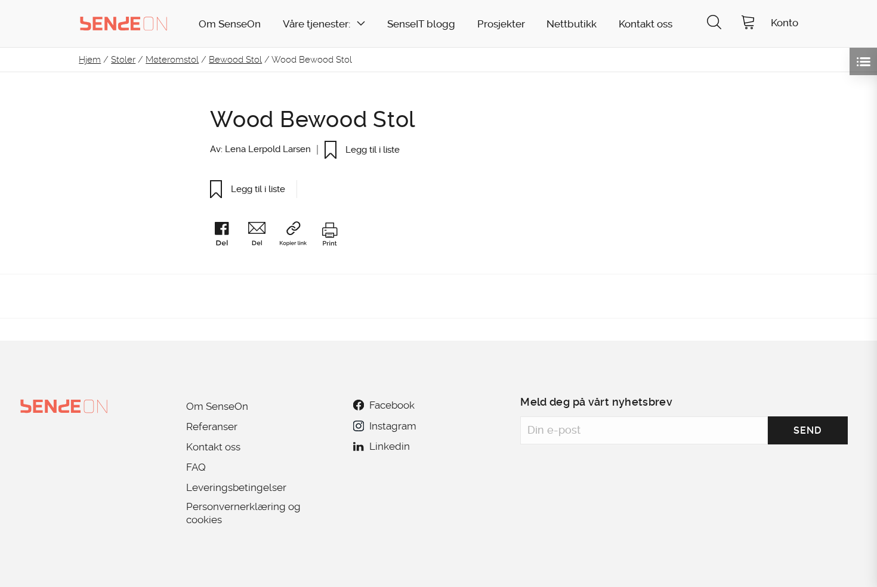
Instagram (392, 426)
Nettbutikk (571, 24)
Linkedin (389, 446)
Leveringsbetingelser (236, 487)
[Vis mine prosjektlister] (863, 61)
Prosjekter (501, 24)
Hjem (90, 59)
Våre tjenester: (316, 24)
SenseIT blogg (421, 24)
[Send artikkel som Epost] (262, 236)
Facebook (392, 405)
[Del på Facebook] (227, 236)
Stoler (123, 59)
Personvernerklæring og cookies (243, 513)
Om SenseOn (230, 24)
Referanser (211, 426)
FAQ (196, 467)
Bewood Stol (235, 59)
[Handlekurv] (748, 23)
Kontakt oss (645, 24)
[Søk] (714, 23)
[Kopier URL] (298, 236)
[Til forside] (123, 23)
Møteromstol (172, 59)
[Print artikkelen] (329, 236)
